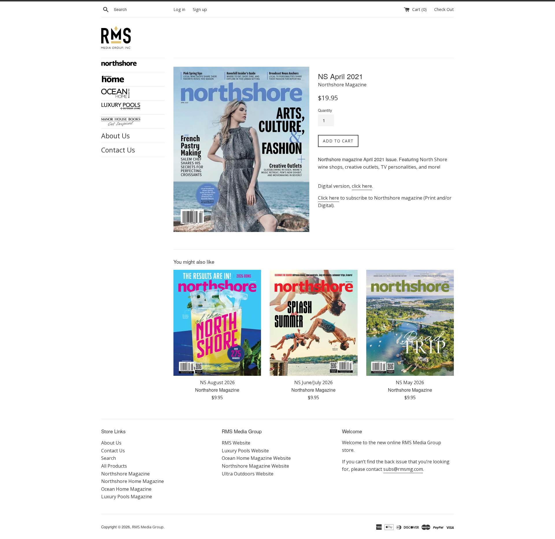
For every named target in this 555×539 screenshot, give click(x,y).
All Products (114, 466)
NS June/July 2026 (313, 382)
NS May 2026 (410, 382)
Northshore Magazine (125, 474)
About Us (115, 135)
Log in (179, 9)
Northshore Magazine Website (255, 466)
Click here (328, 198)
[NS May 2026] (410, 323)
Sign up (200, 9)
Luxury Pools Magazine (126, 496)
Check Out (444, 9)
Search (108, 458)
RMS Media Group (148, 526)
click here (362, 186)
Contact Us (118, 150)
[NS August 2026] (217, 323)
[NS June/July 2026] (313, 323)
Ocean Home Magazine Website (256, 458)
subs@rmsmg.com (403, 469)
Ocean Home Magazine (126, 489)
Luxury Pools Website (245, 450)
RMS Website (236, 443)
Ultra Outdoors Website (247, 474)
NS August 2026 (217, 382)
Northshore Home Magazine (132, 481)
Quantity (325, 110)
